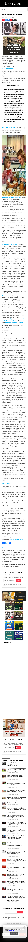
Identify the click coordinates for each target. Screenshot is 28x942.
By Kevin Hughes (15, 800)
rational (20, 556)
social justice (12, 557)
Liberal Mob (10, 556)
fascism (16, 552)
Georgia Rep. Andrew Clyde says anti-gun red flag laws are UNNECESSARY (16, 798)
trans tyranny (20, 557)
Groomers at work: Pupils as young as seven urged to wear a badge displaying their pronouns (16, 830)
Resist (3, 557)
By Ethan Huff (14, 787)
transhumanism (15, 559)
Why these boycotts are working (14, 802)
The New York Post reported (9, 244)
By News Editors (15, 772)
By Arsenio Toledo (15, 848)
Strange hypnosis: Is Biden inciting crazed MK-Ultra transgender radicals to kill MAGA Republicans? (16, 823)
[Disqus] (14, 663)
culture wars (10, 552)
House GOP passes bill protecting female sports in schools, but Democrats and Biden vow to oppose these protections (16, 844)
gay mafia (20, 552)
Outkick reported (6, 296)
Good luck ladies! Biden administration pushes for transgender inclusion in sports (16, 792)
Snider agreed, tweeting (8, 127)
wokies (10, 561)
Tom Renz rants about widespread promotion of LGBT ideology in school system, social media (15, 817)
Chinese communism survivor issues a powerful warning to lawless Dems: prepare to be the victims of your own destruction (16, 890)
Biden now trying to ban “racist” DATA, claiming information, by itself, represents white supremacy (15, 837)
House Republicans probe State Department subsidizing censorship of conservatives (16, 776)
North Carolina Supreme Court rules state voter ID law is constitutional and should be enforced (16, 882)
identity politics (20, 554)
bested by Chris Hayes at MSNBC (14, 322)
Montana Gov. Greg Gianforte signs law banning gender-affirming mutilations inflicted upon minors (16, 764)
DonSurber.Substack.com (8, 68)
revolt (7, 557)
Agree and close (14, 933)
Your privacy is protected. (8, 584)
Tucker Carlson (6, 483)
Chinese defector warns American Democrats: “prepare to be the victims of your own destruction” (16, 860)
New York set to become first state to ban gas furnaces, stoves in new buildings (15, 876)
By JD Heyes (14, 812)
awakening (13, 550)
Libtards (15, 556)
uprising (22, 559)
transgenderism (6, 559)
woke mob (4, 561)
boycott (4, 552)
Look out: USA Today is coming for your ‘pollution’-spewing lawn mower (16, 770)
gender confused (11, 554)
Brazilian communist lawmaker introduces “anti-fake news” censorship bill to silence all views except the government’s (16, 868)
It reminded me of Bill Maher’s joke (11, 197)
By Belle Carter (15, 766)
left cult (4, 556)
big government (21, 550)
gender (4, 554)
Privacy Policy (11, 930)
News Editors (11, 17)
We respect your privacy (19, 919)
